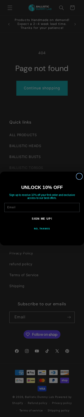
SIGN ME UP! (42, 218)
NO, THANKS (42, 229)
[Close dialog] (79, 176)
